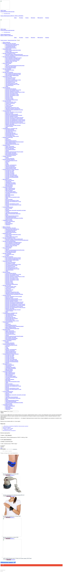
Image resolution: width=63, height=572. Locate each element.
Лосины (7, 150)
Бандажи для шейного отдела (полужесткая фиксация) (16, 55)
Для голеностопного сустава (11, 83)
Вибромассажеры (9, 186)
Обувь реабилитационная (10, 216)
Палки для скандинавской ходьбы (12, 197)
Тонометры (7, 224)
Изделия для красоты (9, 158)
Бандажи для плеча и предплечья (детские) (14, 117)
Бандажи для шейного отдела (9, 53)
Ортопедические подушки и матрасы (11, 169)
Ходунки (7, 211)
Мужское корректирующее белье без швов (14, 151)
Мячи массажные (9, 184)
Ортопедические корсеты (10, 88)
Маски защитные (6, 42)
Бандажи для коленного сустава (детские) (14, 121)
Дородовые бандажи (9, 129)
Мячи (6, 127)
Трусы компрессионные (10, 149)
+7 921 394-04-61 (8, 435)
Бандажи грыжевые (7, 68)
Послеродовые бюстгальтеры (11, 134)
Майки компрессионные (10, 147)
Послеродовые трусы (9, 135)
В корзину (13, 496)
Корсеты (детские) (9, 113)
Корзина (47, 17)
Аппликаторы (8, 181)
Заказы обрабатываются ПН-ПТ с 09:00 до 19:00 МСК (11, 15)
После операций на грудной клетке (12, 58)
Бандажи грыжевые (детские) (11, 116)
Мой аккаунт (40, 17)
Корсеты (7, 202)
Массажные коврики (9, 180)
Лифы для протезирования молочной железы (14, 65)
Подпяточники (8, 106)
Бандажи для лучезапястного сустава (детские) (15, 119)
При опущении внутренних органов (13, 73)
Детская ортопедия (7, 110)
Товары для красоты (7, 156)
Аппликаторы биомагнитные (11, 99)
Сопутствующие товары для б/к (12, 136)
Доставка (21, 17)
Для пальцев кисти (9, 85)
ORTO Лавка (3, 10)
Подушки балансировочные (11, 192)
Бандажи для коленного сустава (12, 90)
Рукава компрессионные (10, 67)
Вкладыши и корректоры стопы (12, 107)
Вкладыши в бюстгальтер (10, 66)
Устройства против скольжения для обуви (14, 109)
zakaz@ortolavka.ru (7, 439)
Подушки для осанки (9, 172)
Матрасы (7, 178)
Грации (6, 138)
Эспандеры (7, 193)
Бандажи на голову (9, 98)
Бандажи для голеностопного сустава (13, 204)
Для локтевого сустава (10, 78)
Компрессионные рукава (10, 168)
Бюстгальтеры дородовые (10, 152)
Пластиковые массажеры (10, 183)
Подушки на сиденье (9, 173)
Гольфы (7, 163)
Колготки (7, 161)
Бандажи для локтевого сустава (12, 94)
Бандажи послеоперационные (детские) (13, 115)
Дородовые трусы (9, 131)
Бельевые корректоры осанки (11, 52)
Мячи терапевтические (10, 188)
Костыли (7, 209)
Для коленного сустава (10, 82)
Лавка (15, 17)
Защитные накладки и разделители (12, 108)
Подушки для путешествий (11, 174)
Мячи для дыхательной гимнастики (12, 213)
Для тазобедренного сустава (11, 80)
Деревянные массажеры (10, 182)
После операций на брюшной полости (13, 57)
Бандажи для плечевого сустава (12, 95)
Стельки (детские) (9, 126)
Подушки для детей (9, 171)
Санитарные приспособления (11, 212)
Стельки (7, 205)
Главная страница (3, 40)
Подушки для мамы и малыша (11, 176)
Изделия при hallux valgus (10, 101)
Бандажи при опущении (8, 72)
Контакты (33, 17)
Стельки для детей (9, 105)
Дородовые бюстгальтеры (10, 130)
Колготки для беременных (10, 165)
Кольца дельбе (8, 51)
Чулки (6, 162)
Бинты (6, 214)
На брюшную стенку (9, 69)
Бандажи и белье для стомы (11, 61)
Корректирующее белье (12, 40)
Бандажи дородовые (9, 148)
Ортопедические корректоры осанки (13, 50)
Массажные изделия (7, 179)
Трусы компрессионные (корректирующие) (14, 141)
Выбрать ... (12, 475)
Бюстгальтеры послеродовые (11, 153)
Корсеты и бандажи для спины (9, 43)
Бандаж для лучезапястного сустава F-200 (11, 516)
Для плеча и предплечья (10, 77)
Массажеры (7, 195)
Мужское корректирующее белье (12, 144)
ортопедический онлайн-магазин (7, 11)
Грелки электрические (10, 221)
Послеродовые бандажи (10, 132)
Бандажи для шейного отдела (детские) (13, 111)
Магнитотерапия (6, 87)
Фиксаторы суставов (7, 76)
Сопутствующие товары (10, 191)
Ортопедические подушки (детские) (13, 125)
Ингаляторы (8, 222)
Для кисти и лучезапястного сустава (13, 79)
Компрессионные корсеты (10, 47)
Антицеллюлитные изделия (11, 160)
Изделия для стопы (7, 100)
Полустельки (8, 104)
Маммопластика (8, 62)
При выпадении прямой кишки (12, 75)
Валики (7, 157)
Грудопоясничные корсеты (11, 45)
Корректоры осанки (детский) (11, 114)
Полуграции (8, 139)
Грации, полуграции (9, 146)
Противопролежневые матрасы (12, 215)
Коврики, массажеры (9, 124)
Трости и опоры (8, 208)
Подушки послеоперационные (11, 177)
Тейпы (6, 86)
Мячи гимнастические (10, 189)
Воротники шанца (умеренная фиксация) (14, 54)
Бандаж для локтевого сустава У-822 (10, 537)
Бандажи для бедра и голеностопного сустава (15, 92)
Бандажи (7, 64)
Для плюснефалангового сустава (12, 84)
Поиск (2, 412)
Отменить (15, 449)
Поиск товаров (3, 411)
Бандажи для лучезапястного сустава (13, 89)
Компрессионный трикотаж (9, 159)
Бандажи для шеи (9, 96)
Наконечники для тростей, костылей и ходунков (15, 210)
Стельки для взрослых (10, 103)
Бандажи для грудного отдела (11, 93)
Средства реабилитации (8, 207)
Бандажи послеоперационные (9, 56)
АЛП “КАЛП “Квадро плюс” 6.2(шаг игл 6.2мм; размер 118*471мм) (17, 558)
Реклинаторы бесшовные (10, 155)
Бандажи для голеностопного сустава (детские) (15, 123)
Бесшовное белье (6, 145)
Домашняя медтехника (7, 220)
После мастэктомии (7, 63)
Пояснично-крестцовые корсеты (12, 44)
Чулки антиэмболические (10, 167)
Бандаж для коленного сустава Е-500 (10, 473)
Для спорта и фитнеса (7, 187)
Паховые (7, 71)
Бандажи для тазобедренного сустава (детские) (15, 120)
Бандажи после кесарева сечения (12, 59)
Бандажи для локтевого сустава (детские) (14, 118)
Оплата (26, 17)
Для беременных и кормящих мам (10, 128)
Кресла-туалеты (8, 219)
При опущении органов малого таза (13, 74)
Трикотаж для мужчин (10, 166)
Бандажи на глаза (9, 97)
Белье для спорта (8, 199)
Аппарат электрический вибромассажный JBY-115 (13, 494)
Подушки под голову (9, 170)
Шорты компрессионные (10, 142)
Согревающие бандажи (10, 46)
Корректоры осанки (7, 48)
